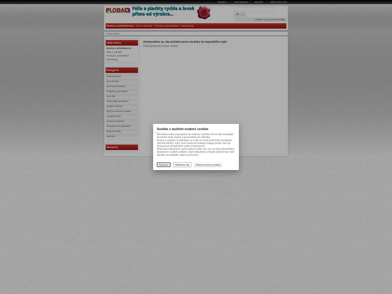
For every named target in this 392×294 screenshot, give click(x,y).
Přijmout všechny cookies (208, 165)
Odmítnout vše (182, 165)
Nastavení (164, 165)
